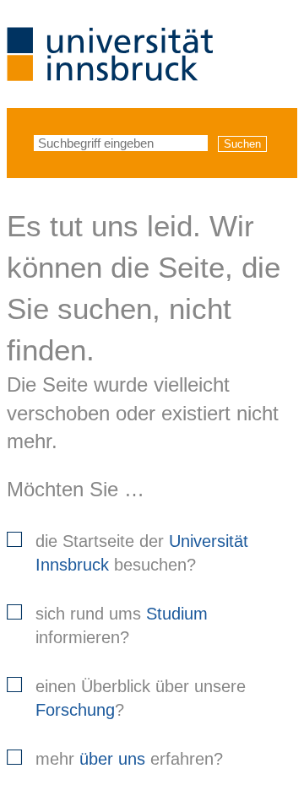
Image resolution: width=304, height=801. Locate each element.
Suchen (242, 144)
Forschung (75, 710)
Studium (177, 613)
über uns (112, 759)
